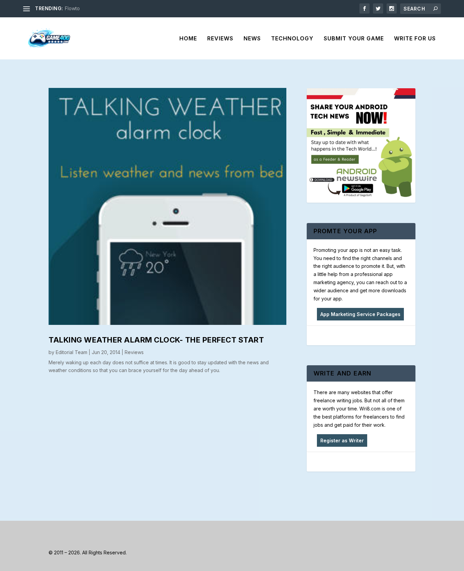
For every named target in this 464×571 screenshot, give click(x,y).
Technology (292, 39)
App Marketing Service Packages (360, 314)
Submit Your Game (354, 39)
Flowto (72, 8)
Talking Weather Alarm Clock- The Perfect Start (156, 339)
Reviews (220, 39)
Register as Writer (342, 440)
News (252, 39)
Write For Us (415, 39)
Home (188, 39)
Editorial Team (71, 352)
